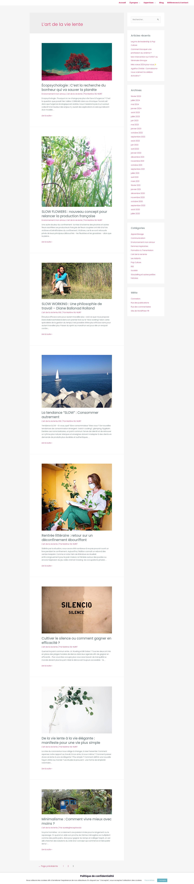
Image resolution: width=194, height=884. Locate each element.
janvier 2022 (136, 153)
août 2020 (135, 209)
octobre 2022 (137, 132)
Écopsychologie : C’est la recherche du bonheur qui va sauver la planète (74, 87)
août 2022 (135, 140)
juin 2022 (134, 145)
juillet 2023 (135, 116)
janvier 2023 (136, 128)
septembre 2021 (138, 169)
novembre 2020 (138, 197)
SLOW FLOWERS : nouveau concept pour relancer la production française (74, 213)
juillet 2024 (135, 100)
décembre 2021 (137, 157)
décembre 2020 (138, 193)
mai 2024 (135, 104)
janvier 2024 (136, 108)
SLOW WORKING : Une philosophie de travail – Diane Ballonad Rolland (72, 306)
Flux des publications (140, 302)
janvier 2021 (136, 189)
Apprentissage (137, 234)
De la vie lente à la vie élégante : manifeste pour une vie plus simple (71, 740)
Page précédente (48, 866)
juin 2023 (134, 120)
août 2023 (135, 112)
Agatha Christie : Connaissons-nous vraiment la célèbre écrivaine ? (144, 72)
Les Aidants (136, 258)
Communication (138, 238)
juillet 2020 (135, 213)
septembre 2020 (138, 205)
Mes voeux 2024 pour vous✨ (143, 64)
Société (134, 270)
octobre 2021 (136, 165)
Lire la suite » (47, 115)
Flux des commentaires (141, 306)
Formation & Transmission (142, 250)
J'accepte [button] (162, 880)
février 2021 (135, 185)
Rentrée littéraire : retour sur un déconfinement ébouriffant (67, 537)
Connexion (135, 298)
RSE (59, 312)
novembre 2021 (137, 161)
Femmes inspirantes (139, 246)
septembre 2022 (138, 136)
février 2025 (136, 96)
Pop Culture (136, 262)
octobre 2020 (137, 201)
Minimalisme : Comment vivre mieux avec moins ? (77, 821)
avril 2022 (135, 149)
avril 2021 (134, 177)
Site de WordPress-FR (140, 311)
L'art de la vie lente (74, 94)
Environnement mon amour (54, 94)
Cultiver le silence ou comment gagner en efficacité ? (76, 640)
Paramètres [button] (149, 880)
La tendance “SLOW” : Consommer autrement (70, 414)
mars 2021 (135, 181)
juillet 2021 (135, 173)
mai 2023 (135, 124)
